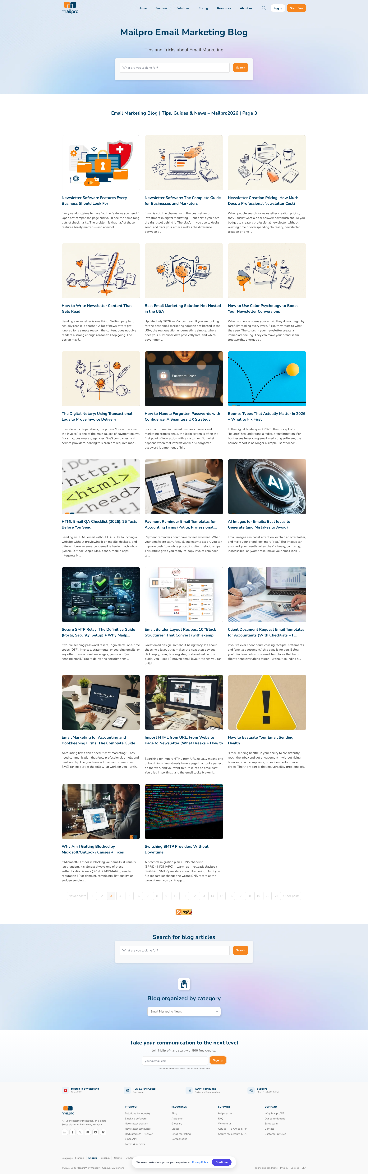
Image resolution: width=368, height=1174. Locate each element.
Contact (269, 1129)
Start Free (296, 8)
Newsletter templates (138, 1129)
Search (240, 67)
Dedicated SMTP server (139, 1134)
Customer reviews (275, 1134)
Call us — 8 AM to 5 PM (232, 1129)
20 (267, 896)
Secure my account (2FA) (232, 1134)
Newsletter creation (136, 1123)
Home (143, 8)
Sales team (271, 1123)
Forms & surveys (135, 1144)
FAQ (220, 1118)
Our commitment (275, 1118)
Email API (131, 1139)
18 (249, 896)
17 (240, 896)
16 (231, 896)
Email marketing (181, 1134)
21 (277, 896)
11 (185, 896)
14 (212, 896)
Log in (278, 8)
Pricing (203, 8)
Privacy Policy (200, 1162)
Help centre (225, 1113)
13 (203, 896)
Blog (174, 1113)
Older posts (291, 896)
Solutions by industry (137, 1113)
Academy (177, 1118)
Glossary (177, 1123)
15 (221, 896)
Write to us (225, 1123)
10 (175, 896)
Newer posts (77, 896)
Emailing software (135, 1118)
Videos (176, 1129)
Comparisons (179, 1139)
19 (258, 896)
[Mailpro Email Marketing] (68, 1110)
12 (194, 896)
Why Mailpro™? (274, 1113)
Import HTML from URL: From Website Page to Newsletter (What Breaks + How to (184, 743)
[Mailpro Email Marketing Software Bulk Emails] (70, 8)
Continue (222, 1162)
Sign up (218, 1060)
